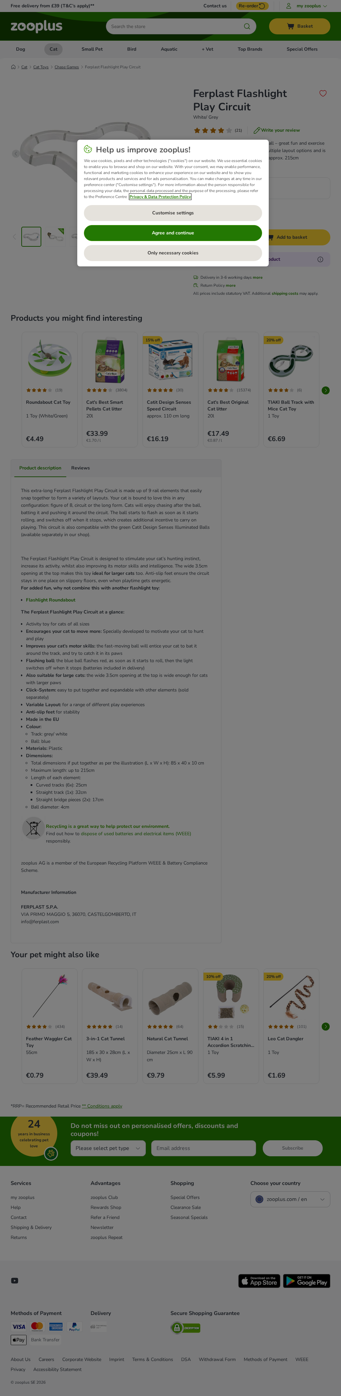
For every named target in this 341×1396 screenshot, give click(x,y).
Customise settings (173, 213)
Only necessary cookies (173, 253)
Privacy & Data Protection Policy (160, 196)
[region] (173, 203)
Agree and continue (173, 233)
